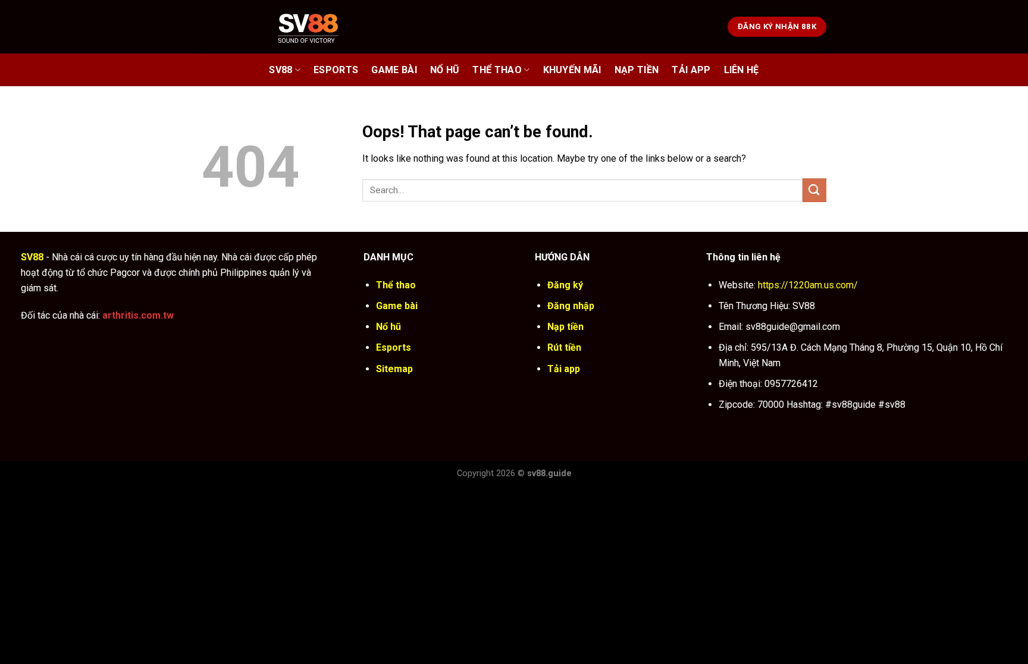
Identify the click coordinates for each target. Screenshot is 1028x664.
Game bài (394, 69)
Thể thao (497, 69)
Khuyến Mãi (572, 69)
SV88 (280, 69)
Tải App (691, 69)
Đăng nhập (570, 305)
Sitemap (394, 369)
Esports (336, 69)
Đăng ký (565, 285)
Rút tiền (564, 347)
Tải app (563, 369)
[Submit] (814, 190)
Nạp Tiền (637, 69)
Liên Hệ (741, 69)
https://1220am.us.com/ (808, 285)
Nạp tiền (565, 326)
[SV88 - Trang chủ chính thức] (323, 26)
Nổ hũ (445, 69)
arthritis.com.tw (138, 315)
